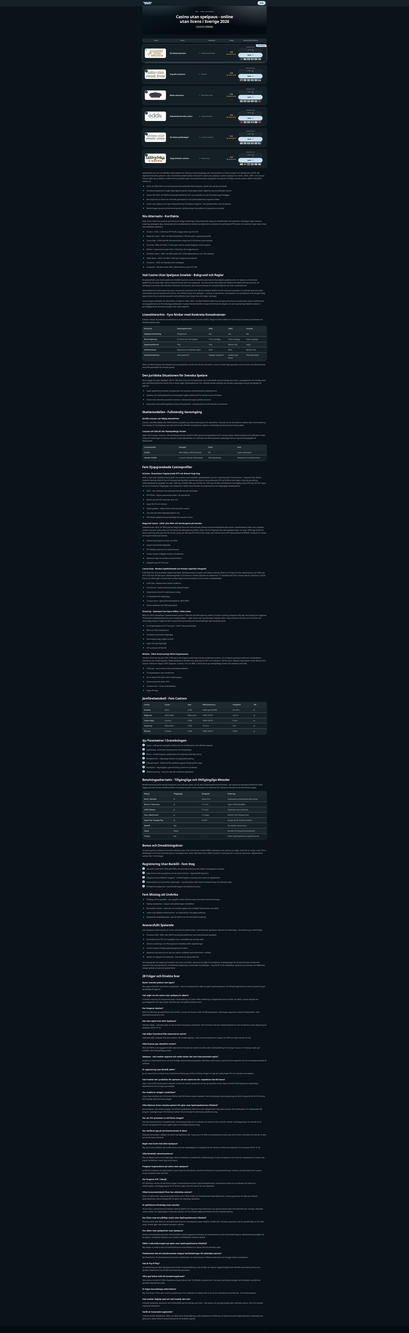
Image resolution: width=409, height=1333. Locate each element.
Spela (262, 3)
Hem (196, 11)
